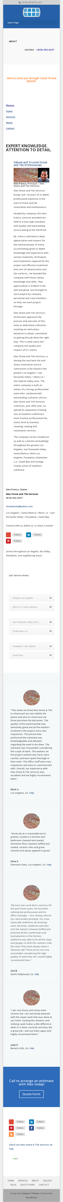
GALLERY (47, 1180)
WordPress (31, 1197)
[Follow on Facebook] (31, 1128)
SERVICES (23, 1180)
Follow (17, 534)
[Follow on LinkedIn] (28, 534)
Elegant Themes (31, 1193)
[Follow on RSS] (11, 1134)
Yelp (31, 792)
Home (9, 111)
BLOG (13, 1184)
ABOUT (35, 1180)
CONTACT (44, 1184)
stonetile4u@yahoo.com (19, 506)
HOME (11, 1180)
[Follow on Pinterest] (8, 541)
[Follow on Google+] (8, 534)
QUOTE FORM (27, 1184)
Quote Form (31, 1094)
